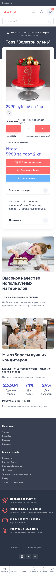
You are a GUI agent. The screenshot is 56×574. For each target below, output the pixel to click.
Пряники (6, 440)
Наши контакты (30, 178)
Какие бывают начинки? (38, 136)
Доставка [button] (15, 220)
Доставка (7, 470)
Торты (5, 432)
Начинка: (11, 136)
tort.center (9, 11)
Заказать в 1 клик (30, 170)
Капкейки (6, 436)
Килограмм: (12, 121)
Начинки (6, 444)
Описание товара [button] (19, 190)
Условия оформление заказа (16, 474)
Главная (13, 33)
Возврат (6, 478)
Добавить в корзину (30, 162)
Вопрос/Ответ (9, 462)
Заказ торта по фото (12, 482)
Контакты (7, 3)
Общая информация (12, 466)
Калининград (34, 547)
